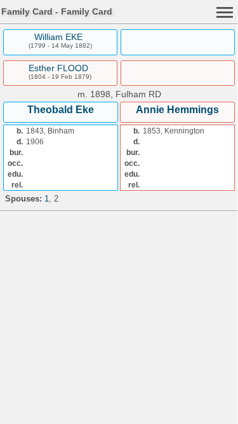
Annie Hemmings (177, 109)
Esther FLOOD (58, 68)
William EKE (58, 37)
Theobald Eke (60, 109)
